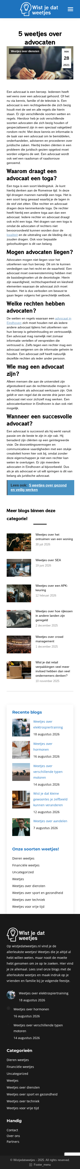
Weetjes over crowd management (49, 639)
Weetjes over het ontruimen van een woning (54, 537)
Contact (12, 1130)
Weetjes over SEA (48, 560)
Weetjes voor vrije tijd (28, 906)
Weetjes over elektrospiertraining (48, 724)
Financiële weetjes (26, 865)
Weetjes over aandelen (50, 821)
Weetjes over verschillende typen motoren (48, 772)
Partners (13, 1141)
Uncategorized (23, 872)
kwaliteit (12, 235)
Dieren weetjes (23, 858)
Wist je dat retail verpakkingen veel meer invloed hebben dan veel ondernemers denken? (53, 668)
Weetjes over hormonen (42, 747)
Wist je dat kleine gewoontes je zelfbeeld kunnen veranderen (50, 799)
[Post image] (19, 542)
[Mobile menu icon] (70, 9)
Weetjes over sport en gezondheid (37, 893)
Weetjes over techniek (28, 900)
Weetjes (18, 879)
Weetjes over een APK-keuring (52, 588)
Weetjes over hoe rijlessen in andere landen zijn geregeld (54, 615)
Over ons (13, 1136)
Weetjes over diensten (25, 51)
